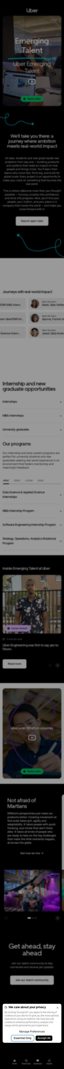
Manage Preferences (32, 1031)
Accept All (44, 1038)
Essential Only (23, 1038)
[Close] (57, 1007)
